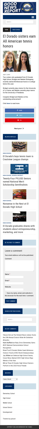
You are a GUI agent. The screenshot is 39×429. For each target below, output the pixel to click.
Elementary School (9, 393)
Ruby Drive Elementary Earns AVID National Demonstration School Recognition (19, 345)
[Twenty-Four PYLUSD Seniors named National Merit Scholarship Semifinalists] (19, 173)
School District (17, 175)
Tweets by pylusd (9, 419)
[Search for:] (19, 319)
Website (8, 287)
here (8, 103)
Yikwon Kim (7, 335)
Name (7, 274)
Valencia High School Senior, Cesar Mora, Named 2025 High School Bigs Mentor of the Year (18, 358)
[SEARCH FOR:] (20, 22)
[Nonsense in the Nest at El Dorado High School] (19, 198)
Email (7, 280)
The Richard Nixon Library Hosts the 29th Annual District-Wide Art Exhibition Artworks (19, 337)
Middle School (7, 403)
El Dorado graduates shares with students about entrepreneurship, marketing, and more (19, 229)
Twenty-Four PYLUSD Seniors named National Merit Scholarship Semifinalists (17, 181)
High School (7, 153)
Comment (8, 259)
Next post (18, 128)
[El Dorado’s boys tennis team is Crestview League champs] (19, 151)
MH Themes (29, 427)
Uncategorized (7, 412)
